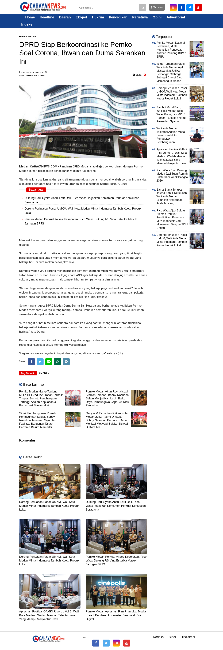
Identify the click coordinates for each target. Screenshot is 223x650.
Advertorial (176, 17)
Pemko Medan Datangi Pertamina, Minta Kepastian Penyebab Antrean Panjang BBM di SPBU (171, 49)
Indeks (26, 24)
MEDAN (32, 36)
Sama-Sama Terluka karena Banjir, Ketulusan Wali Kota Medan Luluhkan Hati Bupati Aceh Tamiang (171, 196)
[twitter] (189, 7)
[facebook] (181, 7)
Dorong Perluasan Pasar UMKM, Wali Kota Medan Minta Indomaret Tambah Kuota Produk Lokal (49, 505)
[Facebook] (31, 361)
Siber (172, 637)
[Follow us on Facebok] (95, 643)
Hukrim (98, 17)
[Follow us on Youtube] (126, 643)
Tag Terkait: (28, 373)
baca (138, 74)
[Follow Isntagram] (116, 643)
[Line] (48, 361)
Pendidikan (118, 17)
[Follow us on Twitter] (106, 643)
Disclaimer (188, 637)
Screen (157, 7)
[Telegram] (66, 361)
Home (29, 17)
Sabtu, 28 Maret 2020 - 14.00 (31, 75)
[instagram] (173, 7)
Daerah (65, 17)
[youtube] (198, 7)
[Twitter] (40, 361)
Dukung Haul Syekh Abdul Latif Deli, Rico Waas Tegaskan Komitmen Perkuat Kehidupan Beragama (116, 505)
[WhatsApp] (57, 361)
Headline (47, 17)
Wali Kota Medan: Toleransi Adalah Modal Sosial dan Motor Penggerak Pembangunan (171, 135)
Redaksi (158, 637)
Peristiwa (140, 17)
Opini (157, 17)
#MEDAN (44, 373)
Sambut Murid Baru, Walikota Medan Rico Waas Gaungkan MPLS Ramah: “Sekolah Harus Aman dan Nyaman (171, 114)
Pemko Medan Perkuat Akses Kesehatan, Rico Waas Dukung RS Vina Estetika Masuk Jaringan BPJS (116, 560)
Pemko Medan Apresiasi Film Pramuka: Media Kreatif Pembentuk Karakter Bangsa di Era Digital (116, 615)
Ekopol (81, 17)
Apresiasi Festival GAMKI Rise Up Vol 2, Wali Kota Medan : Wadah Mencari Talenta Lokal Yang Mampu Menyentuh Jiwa (49, 615)
